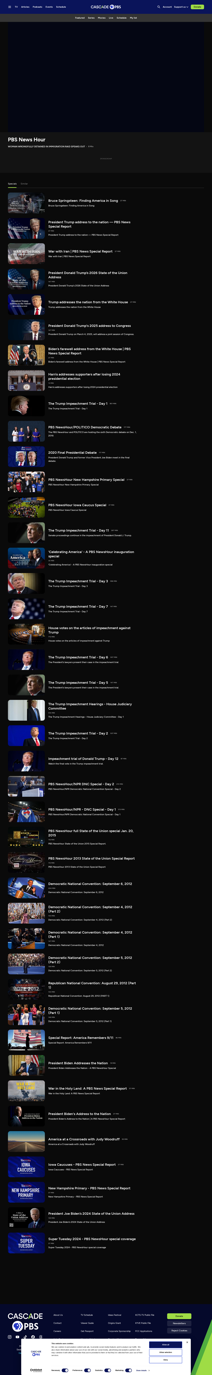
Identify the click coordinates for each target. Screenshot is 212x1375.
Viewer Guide (87, 1323)
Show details (141, 1371)
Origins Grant (114, 1323)
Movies (101, 17)
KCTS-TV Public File (144, 1315)
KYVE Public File (143, 1323)
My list (133, 17)
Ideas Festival (114, 1315)
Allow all (165, 1345)
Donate (197, 6)
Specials (12, 183)
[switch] (87, 1370)
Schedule (121, 17)
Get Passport (87, 1331)
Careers (57, 1331)
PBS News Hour (26, 139)
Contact (58, 1323)
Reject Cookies (179, 1330)
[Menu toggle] (9, 7)
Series (91, 17)
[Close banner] (187, 1342)
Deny (166, 1360)
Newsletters (179, 1323)
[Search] (159, 7)
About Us (58, 1315)
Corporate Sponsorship (119, 1331)
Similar (24, 183)
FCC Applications (143, 1331)
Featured (80, 17)
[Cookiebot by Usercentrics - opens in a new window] (36, 1370)
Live (111, 17)
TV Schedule (87, 1315)
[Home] (26, 1322)
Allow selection (165, 1352)
